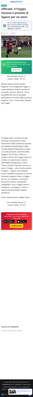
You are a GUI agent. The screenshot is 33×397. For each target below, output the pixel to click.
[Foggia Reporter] (16, 1)
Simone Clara (5, 33)
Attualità (4, 5)
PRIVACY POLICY (8, 394)
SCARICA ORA (16, 226)
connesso (9, 330)
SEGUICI (19, 24)
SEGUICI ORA (16, 70)
